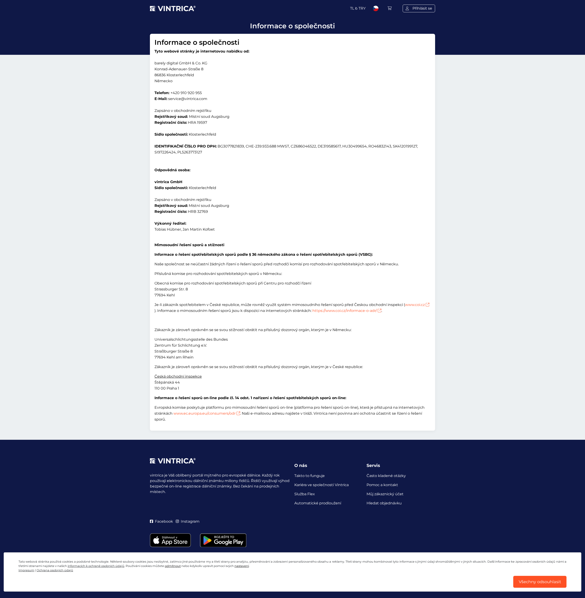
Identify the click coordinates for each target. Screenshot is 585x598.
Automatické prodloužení (317, 503)
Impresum (26, 570)
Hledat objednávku (384, 503)
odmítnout (173, 566)
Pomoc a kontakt (382, 485)
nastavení (241, 566)
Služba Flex (304, 494)
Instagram (190, 521)
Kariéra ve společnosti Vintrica (321, 485)
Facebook (164, 521)
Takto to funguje (309, 476)
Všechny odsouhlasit (540, 581)
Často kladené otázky (386, 476)
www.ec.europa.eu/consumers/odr (204, 413)
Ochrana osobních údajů (55, 570)
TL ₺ (358, 8)
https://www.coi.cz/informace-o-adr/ (344, 310)
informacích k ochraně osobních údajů (96, 566)
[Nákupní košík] (390, 8)
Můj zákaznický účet (385, 494)
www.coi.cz (415, 305)
